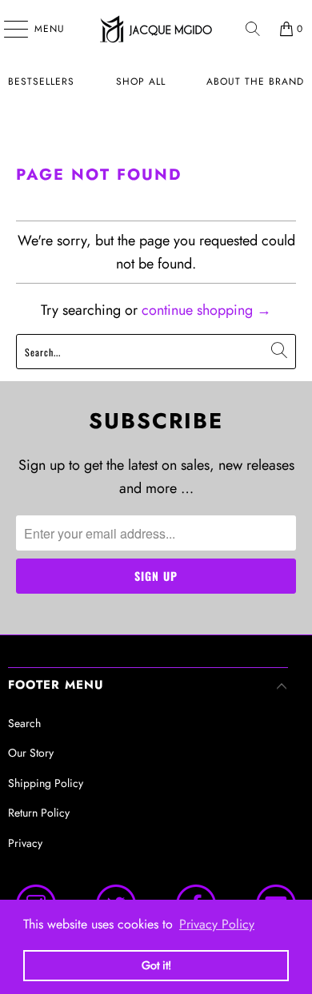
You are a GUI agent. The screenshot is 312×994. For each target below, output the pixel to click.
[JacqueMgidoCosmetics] (156, 29)
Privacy (25, 843)
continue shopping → (206, 310)
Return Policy (39, 813)
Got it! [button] (156, 965)
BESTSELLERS (41, 81)
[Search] (253, 29)
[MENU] (8, 29)
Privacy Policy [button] (216, 924)
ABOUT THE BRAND (255, 81)
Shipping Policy (45, 783)
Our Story (31, 753)
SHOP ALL (141, 81)
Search (24, 723)
